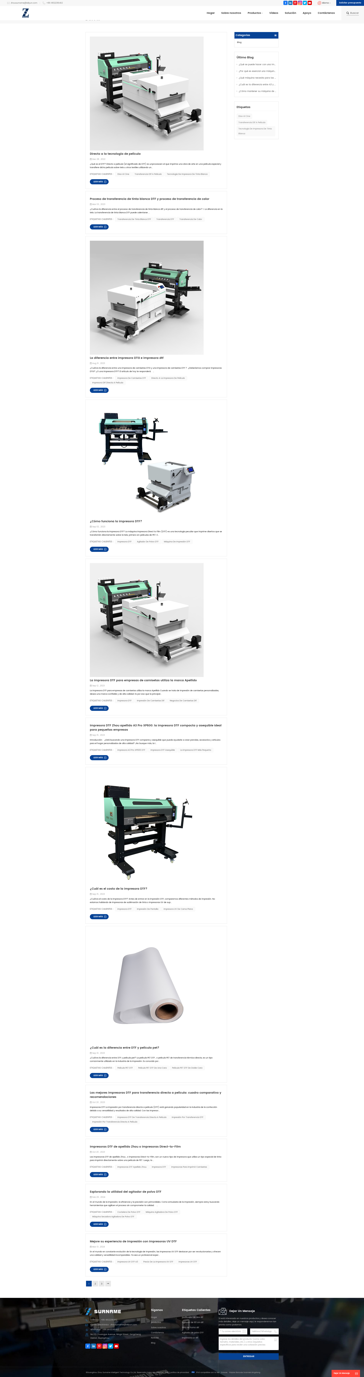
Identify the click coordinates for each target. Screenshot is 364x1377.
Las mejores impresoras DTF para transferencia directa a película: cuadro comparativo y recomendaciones (155, 1095)
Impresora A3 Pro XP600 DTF (131, 750)
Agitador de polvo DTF (148, 541)
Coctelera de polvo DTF (128, 1212)
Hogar (211, 13)
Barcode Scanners (243, 1372)
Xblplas (232, 1372)
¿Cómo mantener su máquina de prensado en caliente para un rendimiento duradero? (257, 91)
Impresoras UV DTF (188, 1261)
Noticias (155, 1337)
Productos (254, 13)
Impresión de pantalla (147, 909)
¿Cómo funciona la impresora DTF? (116, 521)
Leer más (98, 181)
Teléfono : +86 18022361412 (103, 1319)
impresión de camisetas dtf (150, 700)
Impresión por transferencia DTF (187, 1117)
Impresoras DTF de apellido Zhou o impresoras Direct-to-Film (135, 1147)
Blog (239, 42)
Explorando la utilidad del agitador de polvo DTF (125, 1192)
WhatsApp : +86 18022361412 (104, 1329)
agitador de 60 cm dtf (192, 1322)
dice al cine (244, 116)
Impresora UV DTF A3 (127, 1261)
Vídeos (273, 13)
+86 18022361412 (54, 3)
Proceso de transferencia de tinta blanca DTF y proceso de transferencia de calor (149, 199)
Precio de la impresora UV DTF (158, 1261)
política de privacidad (179, 1372)
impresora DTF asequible (163, 750)
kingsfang (256, 1372)
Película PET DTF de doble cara (187, 1068)
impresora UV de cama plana (178, 909)
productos (156, 1322)
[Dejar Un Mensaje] (356, 1373)
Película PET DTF (125, 1068)
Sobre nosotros (231, 13)
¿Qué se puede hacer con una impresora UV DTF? (257, 64)
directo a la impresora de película (168, 378)
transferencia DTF (165, 219)
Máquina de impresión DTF (177, 541)
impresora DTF (124, 541)
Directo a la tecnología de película (115, 154)
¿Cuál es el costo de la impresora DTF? (118, 889)
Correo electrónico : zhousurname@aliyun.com (113, 1324)
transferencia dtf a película (251, 122)
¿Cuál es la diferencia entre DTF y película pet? (124, 1048)
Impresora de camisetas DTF (131, 378)
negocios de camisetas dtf (183, 700)
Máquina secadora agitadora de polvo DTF (113, 1216)
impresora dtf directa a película (107, 382)
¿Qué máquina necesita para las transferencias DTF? (257, 78)
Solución (290, 13)
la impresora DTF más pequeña (195, 750)
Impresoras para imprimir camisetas (189, 1167)
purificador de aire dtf (192, 1317)
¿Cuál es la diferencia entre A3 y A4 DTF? (257, 84)
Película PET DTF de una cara (152, 1068)
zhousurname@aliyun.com (24, 3)
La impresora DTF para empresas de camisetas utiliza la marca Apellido (143, 680)
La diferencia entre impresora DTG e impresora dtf (127, 358)
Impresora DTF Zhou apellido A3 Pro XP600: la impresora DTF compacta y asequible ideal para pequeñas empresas (156, 728)
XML (166, 1372)
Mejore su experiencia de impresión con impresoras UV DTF (133, 1241)
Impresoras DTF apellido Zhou (131, 1167)
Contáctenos (326, 13)
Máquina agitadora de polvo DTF (162, 1212)
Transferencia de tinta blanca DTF (134, 219)
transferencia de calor (190, 219)
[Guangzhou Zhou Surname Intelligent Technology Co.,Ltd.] (26, 13)
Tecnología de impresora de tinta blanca (255, 131)
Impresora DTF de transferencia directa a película (141, 1117)
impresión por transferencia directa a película (114, 1121)
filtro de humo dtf (190, 1327)
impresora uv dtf (190, 1337)
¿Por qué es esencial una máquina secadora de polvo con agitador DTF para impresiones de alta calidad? (257, 71)
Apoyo (307, 13)
